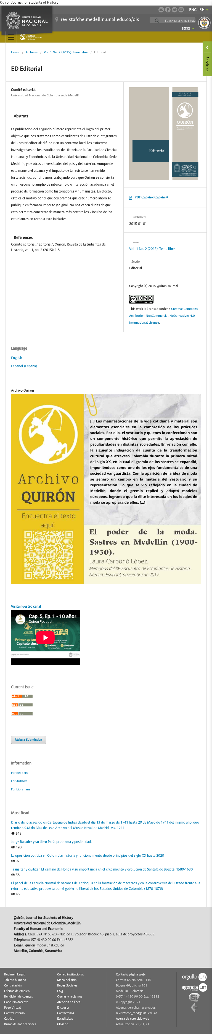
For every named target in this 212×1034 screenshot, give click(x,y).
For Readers (19, 773)
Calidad (9, 1018)
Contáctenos (65, 1013)
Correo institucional (70, 974)
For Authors (19, 781)
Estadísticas (65, 1018)
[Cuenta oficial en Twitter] (174, 9)
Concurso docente (16, 1002)
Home (15, 52)
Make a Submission (28, 740)
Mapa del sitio (66, 980)
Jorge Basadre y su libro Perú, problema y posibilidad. (51, 842)
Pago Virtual (12, 1007)
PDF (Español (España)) (151, 197)
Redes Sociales (67, 985)
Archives (32, 52)
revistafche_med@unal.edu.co (136, 1013)
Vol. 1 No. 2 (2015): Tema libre (66, 52)
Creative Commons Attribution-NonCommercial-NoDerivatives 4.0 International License (163, 316)
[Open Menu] (11, 37)
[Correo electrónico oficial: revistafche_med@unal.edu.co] (161, 9)
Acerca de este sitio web (132, 1018)
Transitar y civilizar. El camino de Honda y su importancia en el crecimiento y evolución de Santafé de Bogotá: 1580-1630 (102, 869)
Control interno (14, 1013)
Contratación (13, 985)
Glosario (62, 1024)
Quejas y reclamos (69, 996)
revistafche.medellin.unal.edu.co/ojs (100, 19)
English (16, 358)
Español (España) (24, 366)
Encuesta (63, 1007)
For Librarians (20, 789)
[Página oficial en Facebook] (168, 9)
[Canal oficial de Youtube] (181, 9)
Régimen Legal (14, 974)
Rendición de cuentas (18, 996)
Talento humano (15, 980)
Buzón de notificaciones (20, 1024)
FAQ (60, 991)
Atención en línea (69, 1002)
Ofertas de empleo (17, 991)
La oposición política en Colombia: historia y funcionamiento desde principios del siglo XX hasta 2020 (87, 856)
